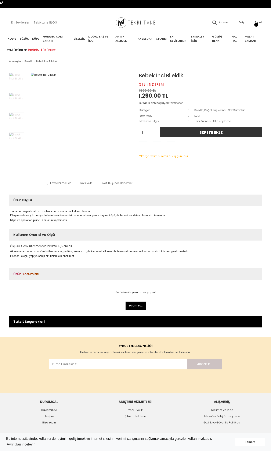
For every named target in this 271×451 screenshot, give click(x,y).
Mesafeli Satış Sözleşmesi (222, 416)
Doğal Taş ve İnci (215, 110)
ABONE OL (204, 364)
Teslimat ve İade (222, 410)
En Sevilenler (20, 22)
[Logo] (135, 22)
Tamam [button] (250, 442)
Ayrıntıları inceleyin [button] (21, 444)
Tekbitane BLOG (45, 22)
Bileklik (198, 110)
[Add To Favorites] (59, 183)
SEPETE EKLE (211, 132)
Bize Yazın (49, 422)
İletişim (49, 416)
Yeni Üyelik (135, 410)
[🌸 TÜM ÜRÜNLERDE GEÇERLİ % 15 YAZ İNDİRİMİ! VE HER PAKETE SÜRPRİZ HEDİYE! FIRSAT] (135, 4)
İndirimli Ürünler (42, 50)
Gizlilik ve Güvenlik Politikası (222, 422)
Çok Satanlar (236, 110)
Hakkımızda (49, 410)
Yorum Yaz (135, 305)
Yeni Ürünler (17, 50)
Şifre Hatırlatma (135, 416)
